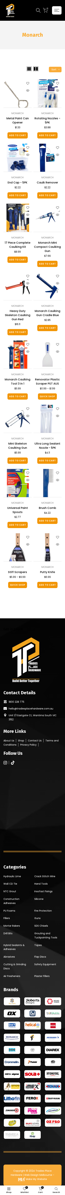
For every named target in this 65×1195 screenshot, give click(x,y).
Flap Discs (40, 956)
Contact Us (35, 740)
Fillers (6, 918)
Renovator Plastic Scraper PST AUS (47, 381)
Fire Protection (43, 910)
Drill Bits (7, 933)
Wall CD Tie (10, 883)
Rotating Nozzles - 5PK (47, 120)
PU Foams (9, 910)
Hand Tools (41, 883)
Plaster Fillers (42, 976)
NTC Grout (9, 891)
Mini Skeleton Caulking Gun (17, 446)
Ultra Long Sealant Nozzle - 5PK (47, 446)
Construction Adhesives (11, 901)
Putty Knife (47, 572)
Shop (21, 740)
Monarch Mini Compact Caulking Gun (47, 247)
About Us (8, 740)
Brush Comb (47, 508)
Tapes (38, 945)
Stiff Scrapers (17, 572)
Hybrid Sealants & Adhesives (14, 947)
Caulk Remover (47, 182)
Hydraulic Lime (12, 876)
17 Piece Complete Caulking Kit (17, 245)
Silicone (39, 899)
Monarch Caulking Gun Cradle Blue (47, 313)
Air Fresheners (11, 976)
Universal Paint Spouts (17, 510)
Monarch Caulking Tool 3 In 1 (17, 381)
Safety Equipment (45, 964)
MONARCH (17, 113)
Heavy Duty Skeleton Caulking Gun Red (17, 315)
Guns (37, 918)
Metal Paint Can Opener (17, 120)
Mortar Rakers (11, 926)
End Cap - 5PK (17, 182)
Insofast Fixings (43, 891)
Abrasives (9, 956)
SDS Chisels (41, 926)
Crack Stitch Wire (44, 876)
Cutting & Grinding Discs (14, 966)
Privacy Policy (28, 744)
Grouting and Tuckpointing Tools (45, 935)
